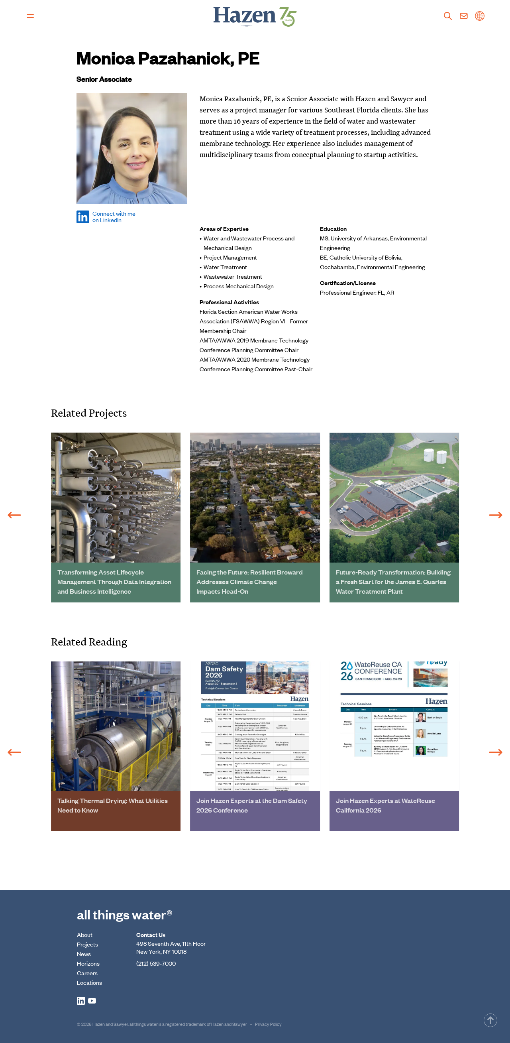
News (84, 953)
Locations (89, 982)
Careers (87, 972)
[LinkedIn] (81, 1001)
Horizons (88, 963)
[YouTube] (92, 1001)
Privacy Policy (268, 1023)
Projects (87, 944)
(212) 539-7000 (156, 963)
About (84, 934)
